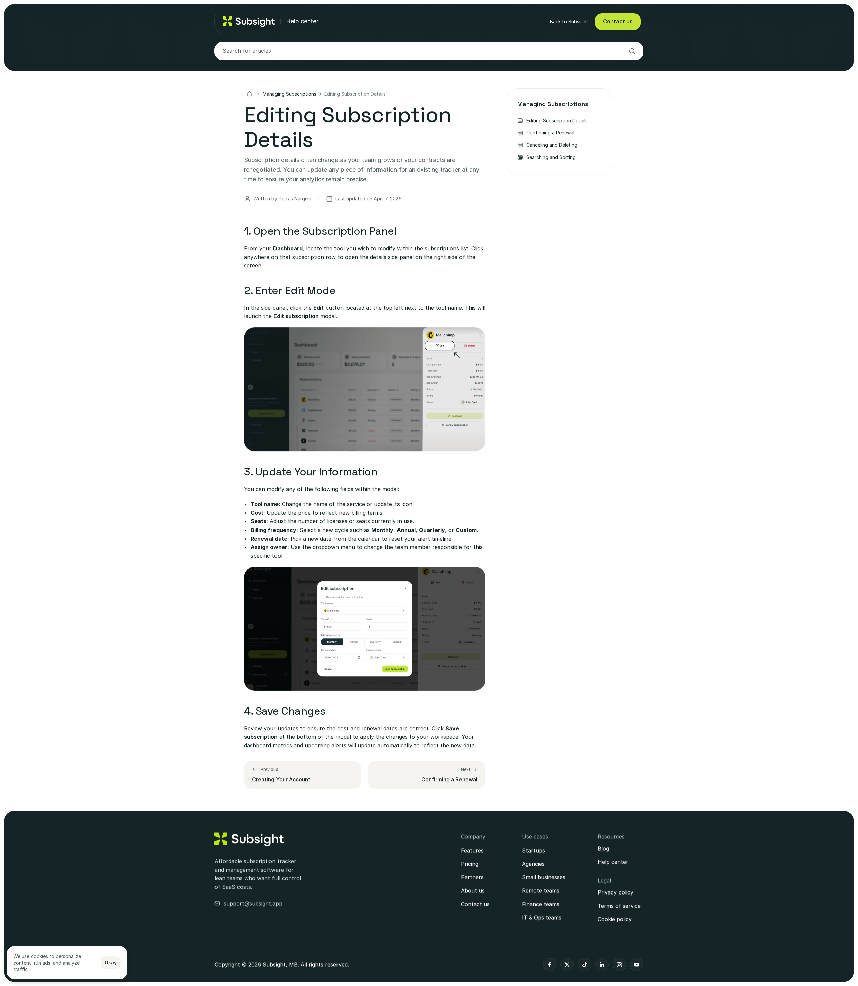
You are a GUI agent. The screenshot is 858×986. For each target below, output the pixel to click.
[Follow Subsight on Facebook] (549, 964)
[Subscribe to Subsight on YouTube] (637, 964)
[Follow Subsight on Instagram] (619, 964)
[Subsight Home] (249, 839)
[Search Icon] (429, 51)
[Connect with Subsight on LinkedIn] (602, 964)
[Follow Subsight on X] (567, 964)
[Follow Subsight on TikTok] (584, 964)
